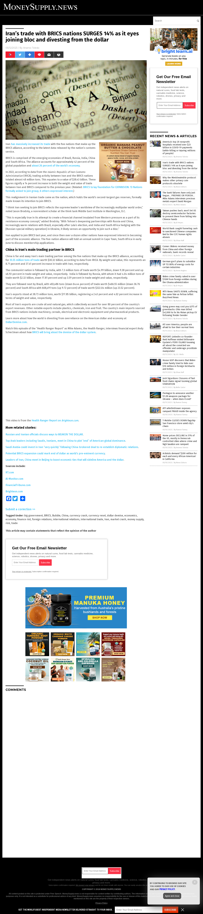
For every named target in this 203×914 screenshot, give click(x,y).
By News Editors (180, 187)
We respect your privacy (85, 885)
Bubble (56, 515)
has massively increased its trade (30, 144)
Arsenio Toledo (31, 47)
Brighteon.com (70, 420)
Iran (106, 519)
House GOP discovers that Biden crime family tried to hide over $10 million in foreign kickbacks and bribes (179, 364)
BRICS (47, 515)
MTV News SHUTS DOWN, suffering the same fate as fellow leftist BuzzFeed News (180, 294)
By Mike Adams (180, 205)
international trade (92, 519)
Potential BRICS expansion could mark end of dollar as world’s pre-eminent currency (55, 453)
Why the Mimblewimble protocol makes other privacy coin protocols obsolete (179, 180)
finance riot (24, 519)
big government (33, 515)
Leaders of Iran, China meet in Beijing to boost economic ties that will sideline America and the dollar (65, 459)
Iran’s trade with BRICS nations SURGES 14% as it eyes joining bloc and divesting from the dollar (180, 165)
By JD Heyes (178, 223)
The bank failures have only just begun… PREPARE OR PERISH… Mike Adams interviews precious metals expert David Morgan (179, 197)
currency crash (78, 515)
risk (8, 523)
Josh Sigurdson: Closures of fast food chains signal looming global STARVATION (180, 381)
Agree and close (172, 896)
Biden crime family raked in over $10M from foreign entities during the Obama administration (180, 279)
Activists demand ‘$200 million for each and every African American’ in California (180, 456)
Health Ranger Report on (47, 420)
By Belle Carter (180, 256)
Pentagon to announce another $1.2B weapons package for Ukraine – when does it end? (178, 396)
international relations (66, 519)
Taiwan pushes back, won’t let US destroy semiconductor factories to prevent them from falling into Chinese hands (179, 215)
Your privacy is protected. (22, 571)
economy (11, 519)
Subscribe (170, 909)
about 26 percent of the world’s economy (56, 165)
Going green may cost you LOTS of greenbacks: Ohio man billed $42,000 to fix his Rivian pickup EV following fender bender (180, 311)
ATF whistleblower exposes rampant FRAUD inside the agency (180, 409)
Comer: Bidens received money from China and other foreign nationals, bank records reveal (178, 249)
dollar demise (115, 515)
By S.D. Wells (179, 354)
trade (14, 523)
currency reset (97, 515)
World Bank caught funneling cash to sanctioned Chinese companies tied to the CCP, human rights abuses (180, 233)
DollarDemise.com (16, 322)
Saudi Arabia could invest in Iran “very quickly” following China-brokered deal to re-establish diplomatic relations (72, 447)
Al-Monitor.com (14, 478)
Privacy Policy (101, 903)
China (65, 515)
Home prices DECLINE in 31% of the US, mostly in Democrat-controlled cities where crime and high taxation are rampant (180, 440)
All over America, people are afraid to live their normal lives (178, 326)
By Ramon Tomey (180, 301)
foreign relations (42, 519)
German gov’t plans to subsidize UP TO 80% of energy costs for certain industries (179, 264)
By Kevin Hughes (180, 271)
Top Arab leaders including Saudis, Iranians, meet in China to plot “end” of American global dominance (65, 440)
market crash (118, 519)
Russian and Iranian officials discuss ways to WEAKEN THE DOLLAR (44, 434)
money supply (135, 519)
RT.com (10, 472)
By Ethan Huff (179, 241)
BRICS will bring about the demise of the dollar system (64, 332)
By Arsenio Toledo (181, 157)
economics (130, 515)
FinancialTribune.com (18, 485)
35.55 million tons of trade (25, 260)
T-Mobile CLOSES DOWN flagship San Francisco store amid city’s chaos (179, 423)
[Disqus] (76, 733)
